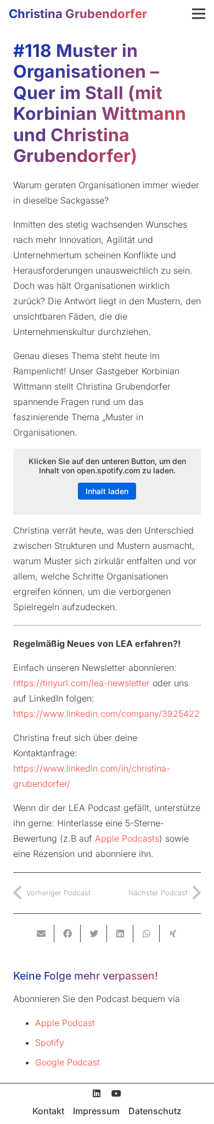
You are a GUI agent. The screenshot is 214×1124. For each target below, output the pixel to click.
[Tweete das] (94, 933)
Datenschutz (155, 1110)
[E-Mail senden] (41, 933)
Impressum (96, 1110)
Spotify (49, 1042)
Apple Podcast (65, 1022)
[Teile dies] (67, 933)
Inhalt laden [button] (107, 491)
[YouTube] (116, 1093)
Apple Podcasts (127, 838)
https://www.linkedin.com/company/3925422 (106, 713)
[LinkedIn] (96, 1093)
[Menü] (198, 13)
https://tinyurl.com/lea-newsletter (81, 682)
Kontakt (48, 1110)
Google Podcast (67, 1062)
